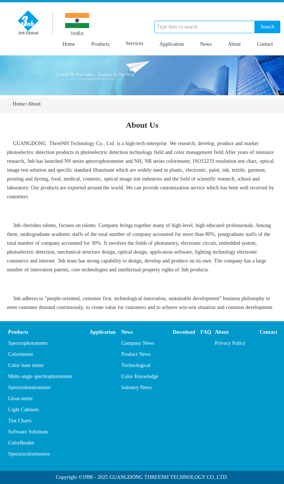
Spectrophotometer (28, 343)
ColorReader (21, 443)
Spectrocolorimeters (29, 454)
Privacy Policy (230, 343)
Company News (137, 343)
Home (68, 44)
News (206, 44)
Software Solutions (28, 432)
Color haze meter (26, 365)
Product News (136, 354)
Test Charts (19, 420)
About (234, 44)
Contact (265, 44)
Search (267, 27)
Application (171, 44)
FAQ (205, 332)
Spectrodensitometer (29, 387)
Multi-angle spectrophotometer (40, 376)
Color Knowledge (139, 376)
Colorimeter (20, 354)
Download (184, 332)
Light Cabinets (23, 409)
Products (100, 44)
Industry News (136, 387)
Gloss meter (20, 398)
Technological (136, 365)
